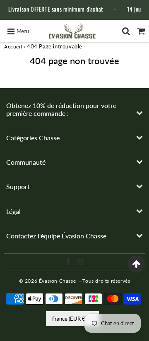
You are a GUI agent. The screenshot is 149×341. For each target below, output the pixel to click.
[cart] (141, 31)
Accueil (13, 46)
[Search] (126, 31)
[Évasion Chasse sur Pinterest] (81, 262)
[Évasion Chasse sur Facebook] (68, 262)
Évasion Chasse (57, 281)
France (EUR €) (69, 318)
